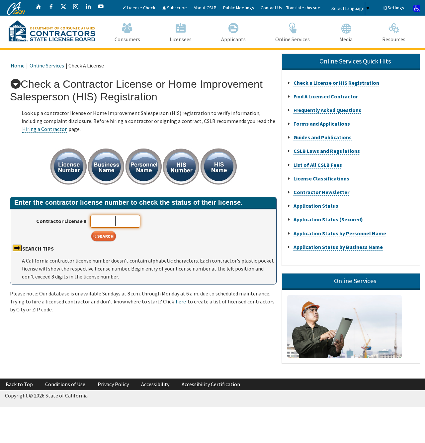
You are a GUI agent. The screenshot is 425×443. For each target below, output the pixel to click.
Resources (393, 39)
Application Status (316, 205)
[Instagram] (76, 8)
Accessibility (155, 384)
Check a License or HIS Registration (336, 82)
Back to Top (19, 384)
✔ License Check (138, 8)
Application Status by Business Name (338, 247)
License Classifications (321, 178)
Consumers (127, 39)
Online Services (292, 39)
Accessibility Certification (211, 384)
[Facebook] (51, 8)
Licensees (181, 39)
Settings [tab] (395, 8)
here (181, 301)
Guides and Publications (323, 137)
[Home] (39, 8)
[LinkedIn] (88, 8)
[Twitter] (63, 8)
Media (346, 39)
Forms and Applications (322, 123)
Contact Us (271, 8)
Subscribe (176, 8)
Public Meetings (238, 8)
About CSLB (205, 8)
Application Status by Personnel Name (340, 233)
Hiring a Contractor (44, 129)
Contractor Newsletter (321, 192)
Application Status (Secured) (328, 219)
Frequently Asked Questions (327, 110)
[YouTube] (101, 8)
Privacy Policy (113, 384)
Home (18, 65)
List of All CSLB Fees (318, 165)
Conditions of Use (65, 384)
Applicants (233, 39)
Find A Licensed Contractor (326, 96)
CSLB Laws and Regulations (327, 151)
